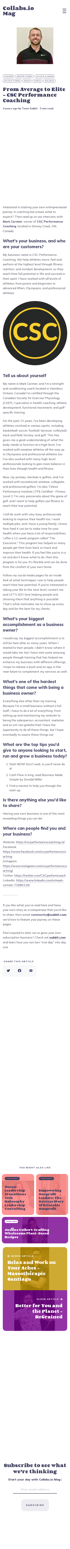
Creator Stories (24, 76)
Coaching (8, 76)
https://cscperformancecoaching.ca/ (40, 842)
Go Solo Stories (12, 81)
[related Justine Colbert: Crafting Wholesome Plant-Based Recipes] (35, 1230)
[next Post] (35, 1268)
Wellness (50, 81)
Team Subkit (30, 108)
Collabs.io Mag (18, 11)
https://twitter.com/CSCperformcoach (40, 875)
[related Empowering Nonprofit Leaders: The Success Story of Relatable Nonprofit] (52, 1194)
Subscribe (35, 1505)
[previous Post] (35, 1310)
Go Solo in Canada (45, 76)
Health (27, 81)
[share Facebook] (19, 971)
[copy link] (30, 971)
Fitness (37, 81)
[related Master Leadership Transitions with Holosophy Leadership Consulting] (18, 1194)
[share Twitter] (8, 971)
